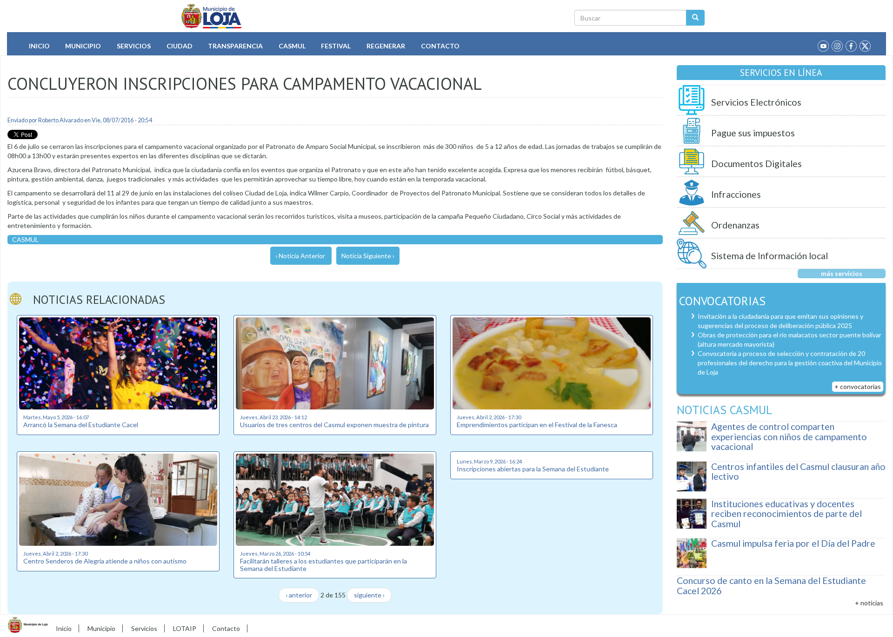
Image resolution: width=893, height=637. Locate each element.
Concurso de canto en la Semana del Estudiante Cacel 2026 (771, 585)
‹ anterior (299, 595)
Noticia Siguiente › (367, 256)
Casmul (292, 46)
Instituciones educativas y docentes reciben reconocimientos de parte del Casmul (786, 513)
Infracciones (736, 194)
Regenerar (386, 46)
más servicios (841, 273)
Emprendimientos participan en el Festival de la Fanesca (537, 425)
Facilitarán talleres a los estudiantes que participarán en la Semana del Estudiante (323, 564)
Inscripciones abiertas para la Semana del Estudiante (533, 469)
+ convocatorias (857, 386)
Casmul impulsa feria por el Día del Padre (793, 543)
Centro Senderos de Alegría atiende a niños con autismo (105, 561)
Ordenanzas (735, 225)
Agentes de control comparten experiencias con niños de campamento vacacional (789, 436)
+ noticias (869, 603)
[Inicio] (211, 16)
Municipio (83, 46)
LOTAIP (184, 628)
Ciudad (180, 46)
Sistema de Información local (769, 255)
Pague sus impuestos (753, 132)
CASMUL (25, 239)
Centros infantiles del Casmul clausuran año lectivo (798, 471)
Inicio (39, 46)
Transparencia (235, 46)
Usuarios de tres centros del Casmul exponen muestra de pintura (334, 425)
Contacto (440, 46)
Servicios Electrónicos (756, 102)
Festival (336, 46)
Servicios (134, 46)
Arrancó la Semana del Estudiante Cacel (80, 425)
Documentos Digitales (756, 163)
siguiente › (369, 595)
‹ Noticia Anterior (300, 256)
